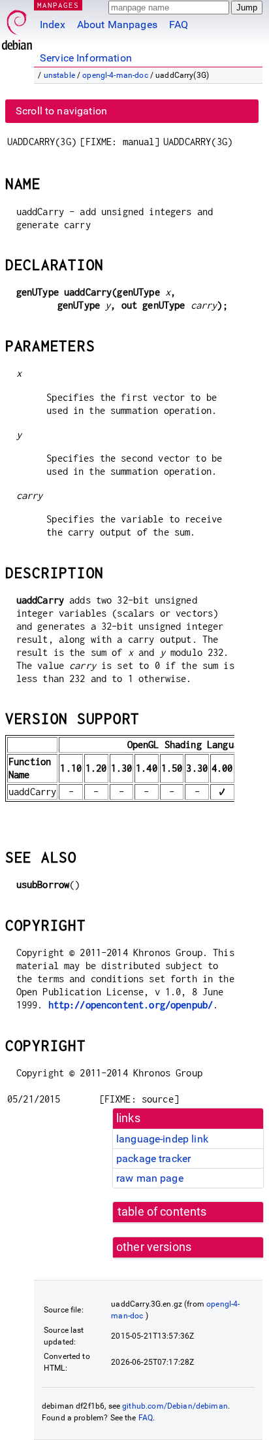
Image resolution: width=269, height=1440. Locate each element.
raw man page (149, 1178)
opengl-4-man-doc (115, 75)
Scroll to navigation (61, 111)
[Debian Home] (17, 26)
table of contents (162, 1211)
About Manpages (117, 24)
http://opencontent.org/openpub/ (131, 1004)
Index (52, 24)
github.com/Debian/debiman (175, 1406)
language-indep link (162, 1139)
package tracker (153, 1158)
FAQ (178, 24)
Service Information (86, 58)
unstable (59, 75)
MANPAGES (58, 5)
